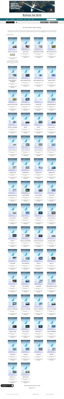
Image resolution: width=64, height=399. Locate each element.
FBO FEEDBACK (19, 19)
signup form (25, 56)
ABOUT (29, 19)
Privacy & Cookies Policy (49, 394)
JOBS (25, 19)
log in (23, 53)
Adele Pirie (43, 31)
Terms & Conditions (36, 394)
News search (31, 387)
